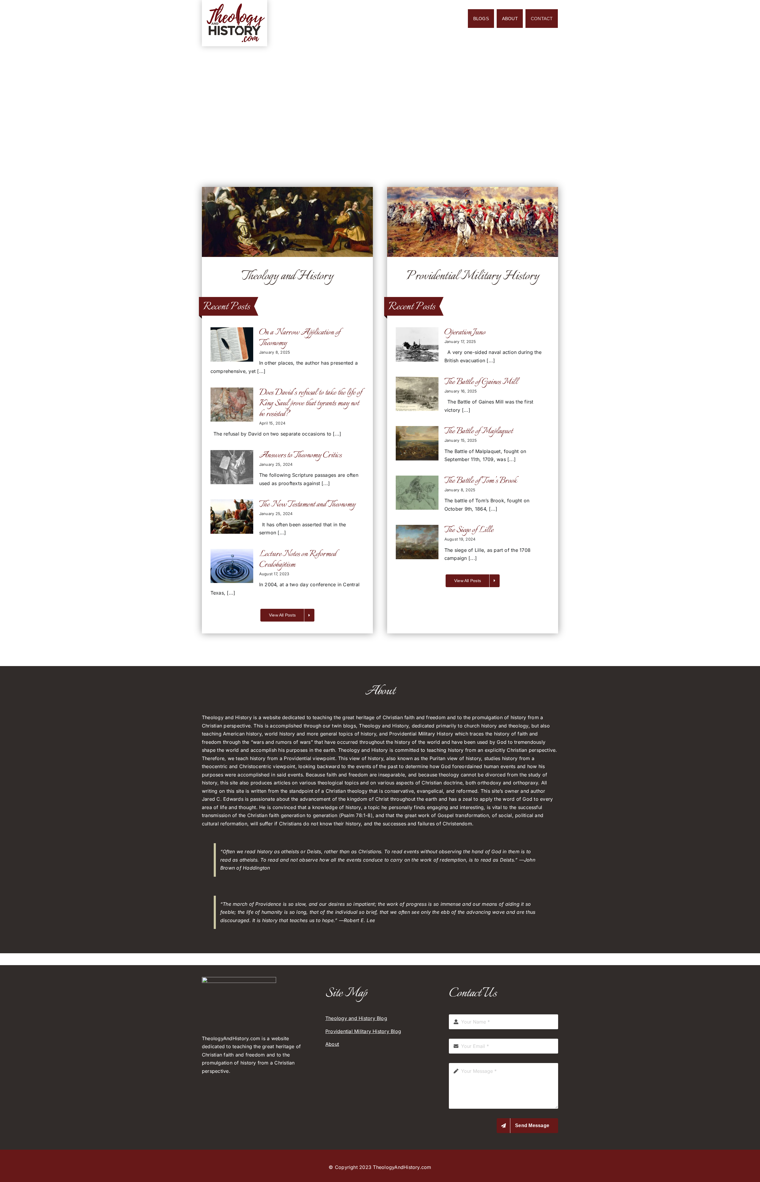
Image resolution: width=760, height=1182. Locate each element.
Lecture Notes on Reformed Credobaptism (297, 559)
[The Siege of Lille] (417, 542)
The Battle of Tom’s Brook (480, 480)
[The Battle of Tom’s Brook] (417, 493)
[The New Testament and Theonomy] (231, 516)
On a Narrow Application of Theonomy (299, 338)
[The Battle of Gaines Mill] (417, 394)
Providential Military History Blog (363, 1031)
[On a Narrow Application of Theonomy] (231, 344)
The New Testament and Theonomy (307, 504)
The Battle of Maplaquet (478, 431)
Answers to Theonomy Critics (300, 455)
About (332, 1044)
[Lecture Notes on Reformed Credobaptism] (231, 566)
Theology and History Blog (356, 1018)
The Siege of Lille (468, 530)
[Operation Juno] (417, 344)
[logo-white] (239, 979)
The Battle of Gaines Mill (481, 382)
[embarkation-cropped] (287, 189)
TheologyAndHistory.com (402, 1167)
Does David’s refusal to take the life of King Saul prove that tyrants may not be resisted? (310, 403)
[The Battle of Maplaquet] (417, 443)
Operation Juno (464, 332)
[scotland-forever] (472, 189)
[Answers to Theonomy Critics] (231, 467)
